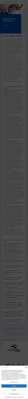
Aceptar (14, 386)
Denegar (14, 390)
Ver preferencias (14, 394)
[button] (26, 367)
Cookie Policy (7, 397)
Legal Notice (21, 397)
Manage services (14, 382)
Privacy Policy (14, 397)
